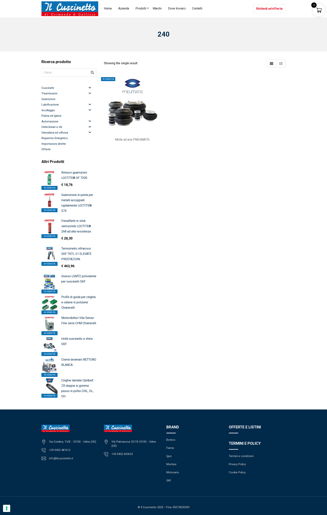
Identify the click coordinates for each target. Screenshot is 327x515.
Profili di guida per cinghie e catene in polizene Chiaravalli (78, 302)
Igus (169, 456)
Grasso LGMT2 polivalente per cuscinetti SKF (78, 278)
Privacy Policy (237, 464)
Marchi (157, 8)
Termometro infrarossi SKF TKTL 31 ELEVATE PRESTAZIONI (76, 254)
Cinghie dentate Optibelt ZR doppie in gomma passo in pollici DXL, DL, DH (77, 388)
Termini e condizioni (241, 456)
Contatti (197, 8)
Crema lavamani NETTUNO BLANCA (78, 362)
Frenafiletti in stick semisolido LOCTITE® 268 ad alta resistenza (76, 226)
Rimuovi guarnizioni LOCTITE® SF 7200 (74, 175)
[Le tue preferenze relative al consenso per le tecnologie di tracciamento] (6, 508)
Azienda (123, 8)
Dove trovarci (177, 8)
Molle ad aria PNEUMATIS (132, 139)
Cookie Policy (237, 472)
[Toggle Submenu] (89, 87)
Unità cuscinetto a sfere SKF (77, 341)
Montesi (171, 464)
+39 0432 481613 (59, 450)
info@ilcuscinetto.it (61, 458)
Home (108, 8)
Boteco (170, 439)
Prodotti (140, 8)
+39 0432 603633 (122, 454)
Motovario (172, 472)
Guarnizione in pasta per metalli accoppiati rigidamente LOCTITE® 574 (77, 203)
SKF (168, 480)
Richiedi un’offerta (269, 8)
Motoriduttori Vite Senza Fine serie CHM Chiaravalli (78, 320)
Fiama (170, 448)
